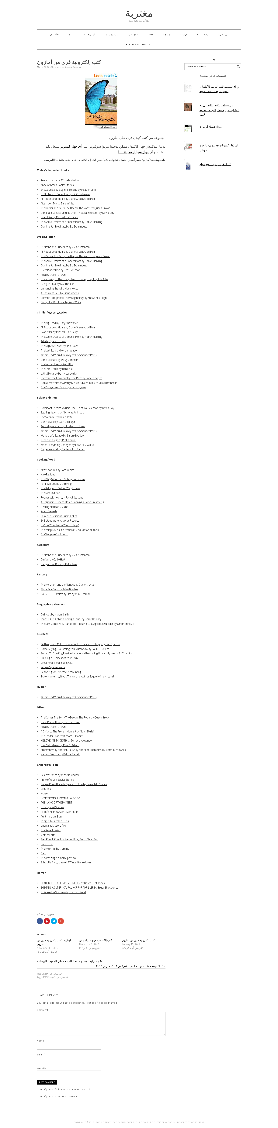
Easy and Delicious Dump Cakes (59, 516)
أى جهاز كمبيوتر (71, 146)
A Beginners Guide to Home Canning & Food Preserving (72, 502)
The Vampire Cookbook (54, 534)
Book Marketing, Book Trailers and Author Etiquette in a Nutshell (77, 676)
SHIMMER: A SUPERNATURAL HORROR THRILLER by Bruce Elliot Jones (79, 887)
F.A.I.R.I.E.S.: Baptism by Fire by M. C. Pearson (66, 594)
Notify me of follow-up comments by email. (65, 1089)
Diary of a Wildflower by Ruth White (61, 302)
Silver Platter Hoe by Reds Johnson (60, 270)
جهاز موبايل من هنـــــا (133, 152)
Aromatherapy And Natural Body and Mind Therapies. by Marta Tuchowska (83, 750)
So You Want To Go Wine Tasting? (60, 525)
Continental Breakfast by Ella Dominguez (64, 226)
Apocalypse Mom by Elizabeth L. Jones (63, 426)
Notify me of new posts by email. (59, 1096)
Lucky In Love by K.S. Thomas (57, 284)
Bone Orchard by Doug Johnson (59, 360)
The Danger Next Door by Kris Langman (63, 387)
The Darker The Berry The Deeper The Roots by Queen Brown (75, 208)
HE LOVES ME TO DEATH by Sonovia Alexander (66, 740)
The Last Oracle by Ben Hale (56, 369)
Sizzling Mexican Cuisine (54, 507)
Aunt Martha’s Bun (51, 816)
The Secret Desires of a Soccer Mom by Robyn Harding (71, 222)
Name (41, 1040)
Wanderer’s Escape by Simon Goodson (63, 435)
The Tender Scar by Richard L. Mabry (62, 736)
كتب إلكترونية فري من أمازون (95, 940)
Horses (45, 793)
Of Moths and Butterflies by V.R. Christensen (65, 194)
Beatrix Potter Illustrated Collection (60, 798)
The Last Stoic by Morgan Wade (59, 350)
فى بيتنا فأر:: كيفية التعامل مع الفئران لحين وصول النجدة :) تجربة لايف (219, 110)
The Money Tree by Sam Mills (57, 364)
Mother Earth (48, 835)
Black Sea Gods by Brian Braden (59, 589)
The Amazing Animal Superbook (59, 858)
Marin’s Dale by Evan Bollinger (58, 421)
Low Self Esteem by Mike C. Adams (60, 745)
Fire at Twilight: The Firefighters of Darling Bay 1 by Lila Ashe (74, 279)
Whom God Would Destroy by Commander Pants (68, 355)
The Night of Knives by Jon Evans (59, 346)
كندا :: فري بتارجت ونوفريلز (215, 164)
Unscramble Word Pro (53, 825)
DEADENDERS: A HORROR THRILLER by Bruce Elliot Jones (73, 883)
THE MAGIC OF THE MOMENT (56, 802)
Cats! (43, 853)
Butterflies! (47, 844)
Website (41, 1068)
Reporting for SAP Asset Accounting (61, 672)
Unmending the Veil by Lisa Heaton (60, 288)
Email (41, 1054)
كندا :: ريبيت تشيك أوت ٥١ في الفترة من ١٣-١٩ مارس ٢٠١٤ (130, 966)
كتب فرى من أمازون (59, 977)
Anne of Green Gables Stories (57, 185)
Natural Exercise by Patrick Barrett (60, 754)
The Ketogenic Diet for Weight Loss (60, 488)
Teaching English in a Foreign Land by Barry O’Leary (71, 619)
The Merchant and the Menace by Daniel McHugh (68, 584)
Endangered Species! (52, 807)
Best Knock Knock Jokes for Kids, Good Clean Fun (69, 839)
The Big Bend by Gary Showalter (59, 323)
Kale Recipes (48, 474)
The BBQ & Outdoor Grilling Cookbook (63, 479)
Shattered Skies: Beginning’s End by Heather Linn (68, 189)
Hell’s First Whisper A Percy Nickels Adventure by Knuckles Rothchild (79, 383)
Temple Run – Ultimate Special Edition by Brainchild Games (74, 784)
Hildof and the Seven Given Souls (59, 812)
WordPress (197, 1122)
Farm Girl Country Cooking (56, 483)
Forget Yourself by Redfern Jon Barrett (63, 449)
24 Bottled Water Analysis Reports (60, 520)
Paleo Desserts (49, 511)
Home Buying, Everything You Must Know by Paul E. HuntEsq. (75, 649)
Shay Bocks (127, 1122)
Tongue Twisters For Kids (55, 821)
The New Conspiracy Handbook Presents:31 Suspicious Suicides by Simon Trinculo (87, 624)
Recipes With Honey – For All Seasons (62, 497)
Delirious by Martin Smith (55, 614)
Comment (42, 1010)
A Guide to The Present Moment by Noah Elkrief (67, 731)
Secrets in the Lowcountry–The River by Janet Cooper (71, 378)
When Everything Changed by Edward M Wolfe (67, 445)
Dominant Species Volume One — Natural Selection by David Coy (77, 212)
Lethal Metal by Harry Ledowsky (59, 373)
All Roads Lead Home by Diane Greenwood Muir (68, 199)
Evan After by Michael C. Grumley (59, 217)
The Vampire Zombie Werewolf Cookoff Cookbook (70, 530)
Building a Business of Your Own (59, 658)
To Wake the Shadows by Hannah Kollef (63, 892)
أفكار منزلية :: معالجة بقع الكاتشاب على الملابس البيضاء (71, 961)
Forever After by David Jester (57, 417)
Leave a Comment (73, 67)
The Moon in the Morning (55, 848)
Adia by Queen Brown (53, 274)
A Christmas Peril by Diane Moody (60, 293)
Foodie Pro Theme (106, 1122)
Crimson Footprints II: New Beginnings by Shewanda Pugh (74, 298)
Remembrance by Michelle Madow (60, 180)
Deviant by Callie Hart (53, 559)
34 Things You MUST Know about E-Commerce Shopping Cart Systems (80, 644)
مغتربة (139, 12)
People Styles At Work (53, 667)
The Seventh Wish (51, 830)
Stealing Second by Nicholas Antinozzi (62, 412)
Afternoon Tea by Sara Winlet (57, 203)
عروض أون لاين (55, 974)
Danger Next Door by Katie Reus (59, 564)
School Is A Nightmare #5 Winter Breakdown (66, 862)
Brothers (46, 788)
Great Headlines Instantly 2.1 (57, 662)
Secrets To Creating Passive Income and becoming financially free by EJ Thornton (87, 653)
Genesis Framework (163, 1122)
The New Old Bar (50, 493)
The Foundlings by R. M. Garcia (58, 440)
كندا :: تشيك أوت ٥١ (211, 127)
